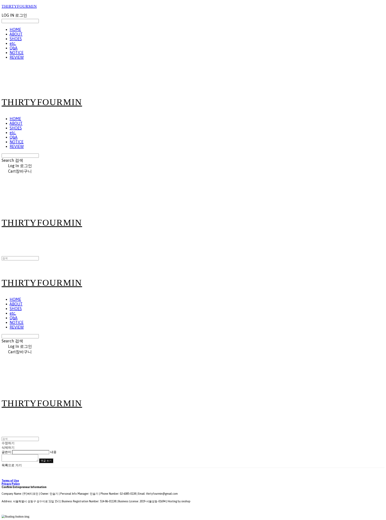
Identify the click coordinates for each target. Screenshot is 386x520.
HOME (15, 29)
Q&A (13, 48)
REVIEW (17, 57)
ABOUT (16, 34)
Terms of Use (10, 480)
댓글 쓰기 (46, 460)
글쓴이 (6, 452)
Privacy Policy (11, 483)
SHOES (16, 38)
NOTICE (17, 52)
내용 (53, 452)
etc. (13, 43)
